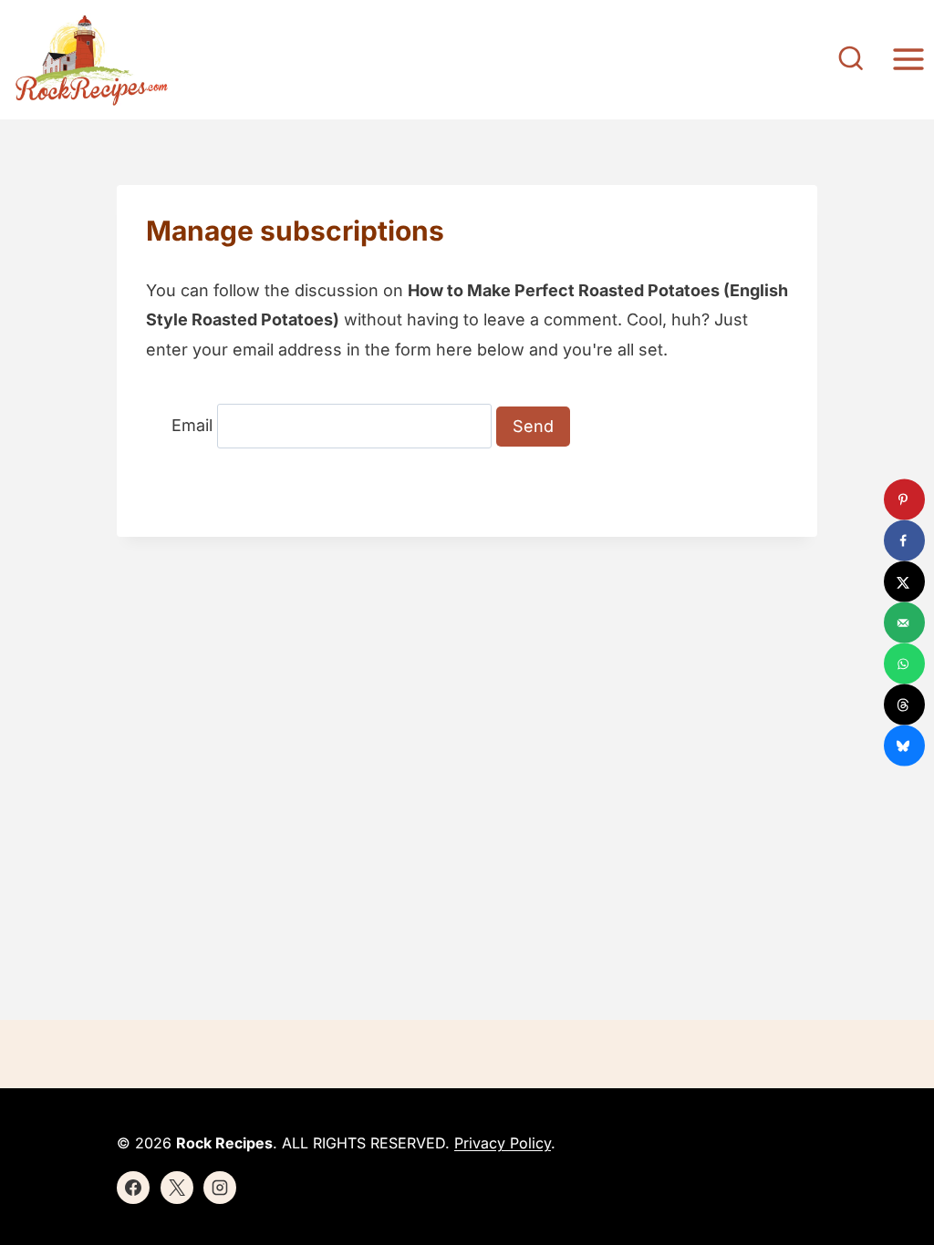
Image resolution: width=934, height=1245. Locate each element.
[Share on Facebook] (904, 540)
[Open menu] (908, 59)
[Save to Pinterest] (904, 499)
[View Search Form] (851, 60)
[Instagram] (219, 1187)
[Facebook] (133, 1187)
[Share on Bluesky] (904, 746)
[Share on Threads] (904, 704)
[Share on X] (904, 581)
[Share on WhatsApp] (904, 663)
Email (192, 426)
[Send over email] (904, 622)
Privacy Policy (502, 1143)
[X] (177, 1187)
